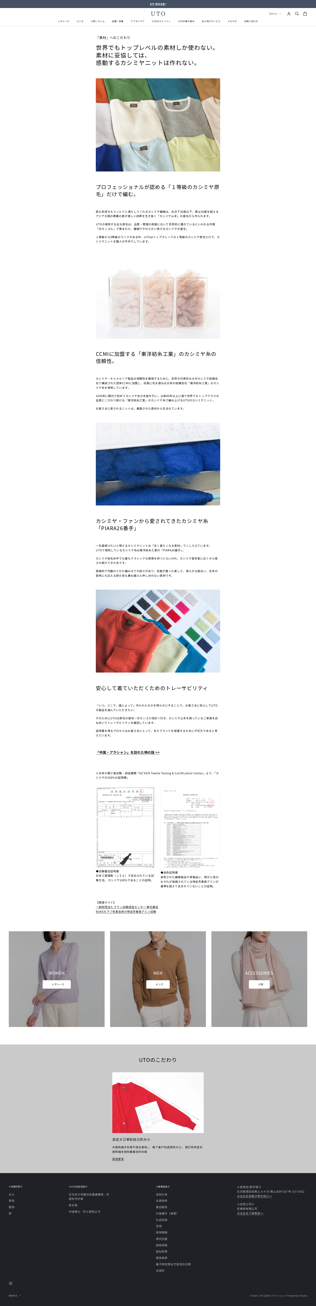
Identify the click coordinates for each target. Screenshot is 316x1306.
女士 (12, 1194)
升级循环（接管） (167, 1213)
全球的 (160, 1270)
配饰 (12, 1207)
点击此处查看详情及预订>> (254, 1196)
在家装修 (162, 1200)
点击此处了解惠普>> (250, 1213)
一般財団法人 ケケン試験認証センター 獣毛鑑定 (127, 907)
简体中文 (273, 13)
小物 (260, 984)
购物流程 (162, 1245)
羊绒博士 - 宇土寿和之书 (84, 1211)
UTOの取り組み (186, 21)
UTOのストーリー (161, 21)
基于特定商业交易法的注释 (173, 1264)
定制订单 (162, 1194)
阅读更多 (118, 1159)
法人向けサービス (211, 21)
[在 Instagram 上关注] (10, 1283)
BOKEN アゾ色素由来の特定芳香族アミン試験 (126, 911)
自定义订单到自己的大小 (131, 1139)
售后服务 (162, 1207)
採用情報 (162, 1232)
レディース (63, 21)
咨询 (159, 1226)
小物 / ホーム (98, 21)
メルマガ (232, 21)
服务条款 (162, 1258)
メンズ (80, 21)
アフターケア (138, 21)
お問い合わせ (251, 21)
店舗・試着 (117, 21)
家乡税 (73, 1205)
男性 (12, 1200)
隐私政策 (162, 1251)
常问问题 (162, 1239)
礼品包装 (162, 1220)
